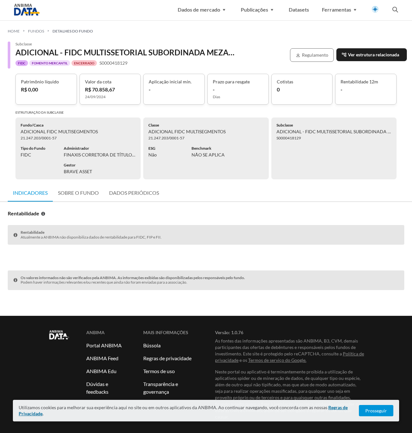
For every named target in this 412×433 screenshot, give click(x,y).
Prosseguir (376, 410)
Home (14, 31)
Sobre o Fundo (78, 193)
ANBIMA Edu (101, 371)
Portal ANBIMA (104, 345)
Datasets (299, 9)
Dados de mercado (199, 9)
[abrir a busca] (395, 10)
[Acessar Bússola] (375, 9)
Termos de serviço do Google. (277, 360)
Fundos (36, 31)
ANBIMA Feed (102, 358)
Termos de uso (159, 371)
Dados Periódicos (134, 193)
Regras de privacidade (167, 358)
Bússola (152, 345)
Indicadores (30, 193)
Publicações (254, 9)
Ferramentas (336, 9)
